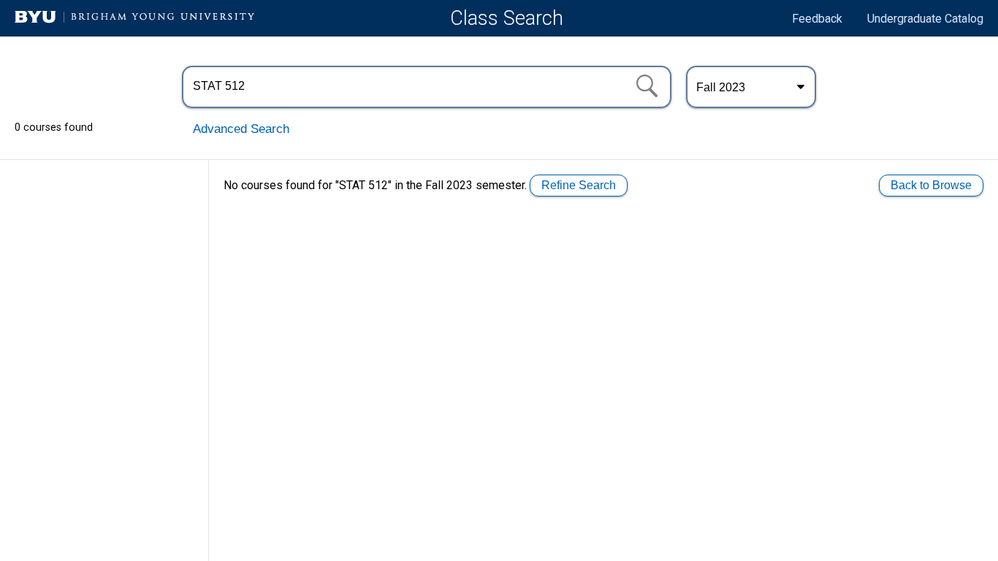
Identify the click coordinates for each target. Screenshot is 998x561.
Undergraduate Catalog (925, 19)
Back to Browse (931, 185)
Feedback (817, 19)
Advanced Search (241, 129)
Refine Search (578, 185)
